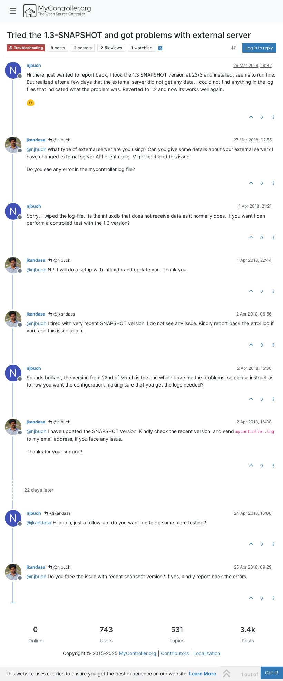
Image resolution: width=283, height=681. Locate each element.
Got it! (272, 672)
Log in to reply (259, 47)
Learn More (202, 674)
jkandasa (36, 139)
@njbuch (61, 139)
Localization (206, 653)
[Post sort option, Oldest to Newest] (234, 48)
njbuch (34, 65)
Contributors (175, 653)
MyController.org (137, 653)
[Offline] (16, 144)
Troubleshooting (28, 48)
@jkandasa (63, 314)
